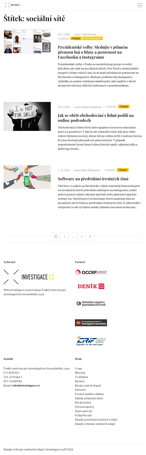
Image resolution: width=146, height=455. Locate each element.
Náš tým (80, 372)
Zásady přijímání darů (89, 398)
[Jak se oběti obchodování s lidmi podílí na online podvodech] (27, 125)
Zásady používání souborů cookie (96, 419)
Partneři (80, 389)
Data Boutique (92, 38)
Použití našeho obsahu (89, 394)
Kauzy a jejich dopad (88, 385)
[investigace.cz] (13, 5)
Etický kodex (83, 402)
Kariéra (79, 381)
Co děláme (81, 377)
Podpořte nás (83, 415)
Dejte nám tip (83, 411)
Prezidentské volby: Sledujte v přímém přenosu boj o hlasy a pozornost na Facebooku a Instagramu (93, 52)
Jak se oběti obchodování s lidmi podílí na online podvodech (96, 118)
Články (76, 38)
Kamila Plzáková (91, 107)
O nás (78, 368)
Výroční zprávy (84, 406)
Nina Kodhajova (90, 170)
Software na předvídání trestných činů (93, 178)
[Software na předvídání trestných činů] (27, 188)
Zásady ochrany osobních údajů (95, 424)
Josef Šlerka (88, 34)
